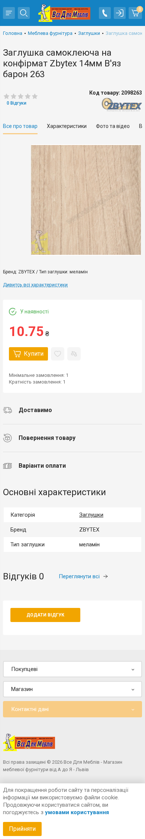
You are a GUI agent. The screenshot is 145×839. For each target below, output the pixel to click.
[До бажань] (57, 354)
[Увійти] (120, 13)
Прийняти (22, 828)
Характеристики (67, 126)
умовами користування (77, 812)
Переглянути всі (79, 576)
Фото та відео (113, 126)
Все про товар (20, 126)
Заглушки (91, 514)
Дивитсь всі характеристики (35, 284)
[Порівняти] (74, 354)
